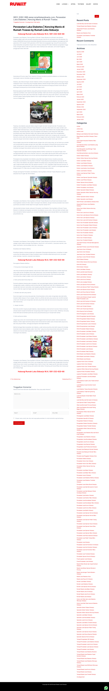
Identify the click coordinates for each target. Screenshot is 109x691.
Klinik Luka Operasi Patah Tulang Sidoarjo (88, 287)
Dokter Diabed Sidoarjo (83, 155)
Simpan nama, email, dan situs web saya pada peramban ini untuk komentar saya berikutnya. (39, 418)
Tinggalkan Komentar (18, 22)
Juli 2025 (79, 84)
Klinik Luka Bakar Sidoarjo (83, 269)
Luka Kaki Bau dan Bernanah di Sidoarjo (87, 23)
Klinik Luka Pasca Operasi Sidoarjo (86, 292)
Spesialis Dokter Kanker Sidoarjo (85, 610)
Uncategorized (29, 22)
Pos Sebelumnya (15, 379)
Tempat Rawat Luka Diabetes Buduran (87, 651)
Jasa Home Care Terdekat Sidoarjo (86, 254)
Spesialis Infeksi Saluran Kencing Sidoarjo (88, 612)
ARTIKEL (73, 4)
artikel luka (80, 129)
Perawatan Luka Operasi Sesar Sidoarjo (87, 523)
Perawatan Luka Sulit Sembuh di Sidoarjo (87, 544)
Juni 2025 (79, 87)
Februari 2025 (80, 97)
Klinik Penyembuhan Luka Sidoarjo (86, 326)
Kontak (95, 4)
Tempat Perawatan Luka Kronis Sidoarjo (87, 644)
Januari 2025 (80, 99)
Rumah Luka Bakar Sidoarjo (84, 581)
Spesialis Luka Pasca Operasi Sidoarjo (87, 634)
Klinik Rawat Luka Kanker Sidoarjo (86, 356)
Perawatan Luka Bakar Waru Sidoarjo (86, 472)
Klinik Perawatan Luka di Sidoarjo (85, 334)
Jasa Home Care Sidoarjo (83, 252)
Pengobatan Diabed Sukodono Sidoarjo (87, 423)
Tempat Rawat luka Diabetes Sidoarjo (86, 26)
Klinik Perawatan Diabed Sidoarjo (85, 329)
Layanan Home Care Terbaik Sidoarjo (86, 366)
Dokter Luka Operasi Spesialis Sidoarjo (87, 177)
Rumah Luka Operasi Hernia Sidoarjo (86, 586)
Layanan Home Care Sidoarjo (84, 364)
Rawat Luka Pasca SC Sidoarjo (85, 579)
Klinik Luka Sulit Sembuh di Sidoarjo (86, 301)
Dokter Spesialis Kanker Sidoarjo (85, 196)
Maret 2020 (80, 114)
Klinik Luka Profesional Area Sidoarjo (86, 294)
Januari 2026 (80, 69)
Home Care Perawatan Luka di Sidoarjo (87, 227)
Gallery (88, 4)
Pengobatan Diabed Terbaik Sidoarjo (86, 426)
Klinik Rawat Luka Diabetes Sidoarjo (86, 354)
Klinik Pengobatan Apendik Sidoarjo (86, 316)
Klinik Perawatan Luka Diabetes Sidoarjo (87, 339)
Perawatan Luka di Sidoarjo (84, 475)
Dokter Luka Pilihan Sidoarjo (84, 180)
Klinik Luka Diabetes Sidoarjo (84, 274)
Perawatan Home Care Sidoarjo (85, 461)
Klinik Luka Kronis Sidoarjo (84, 279)
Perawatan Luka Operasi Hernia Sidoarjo (87, 513)
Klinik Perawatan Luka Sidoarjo (85, 349)
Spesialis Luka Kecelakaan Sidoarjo (86, 617)
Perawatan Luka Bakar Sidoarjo (85, 470)
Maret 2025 (80, 94)
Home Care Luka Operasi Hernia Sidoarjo (87, 215)
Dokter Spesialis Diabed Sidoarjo (85, 190)
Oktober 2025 (80, 76)
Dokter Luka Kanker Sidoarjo (84, 170)
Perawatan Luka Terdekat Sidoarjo (86, 554)
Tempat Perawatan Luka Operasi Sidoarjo (87, 646)
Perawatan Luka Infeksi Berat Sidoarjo (87, 484)
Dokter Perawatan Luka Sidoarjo (85, 187)
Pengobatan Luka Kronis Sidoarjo (85, 442)
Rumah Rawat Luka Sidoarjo (84, 596)
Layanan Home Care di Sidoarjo (85, 361)
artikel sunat (80, 131)
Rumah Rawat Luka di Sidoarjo (85, 591)
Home (58, 4)
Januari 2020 (80, 119)
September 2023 (81, 102)
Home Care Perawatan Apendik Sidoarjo (87, 222)
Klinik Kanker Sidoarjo (82, 267)
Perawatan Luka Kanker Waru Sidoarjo (87, 498)
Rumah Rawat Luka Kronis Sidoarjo (86, 594)
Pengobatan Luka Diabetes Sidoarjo (86, 436)
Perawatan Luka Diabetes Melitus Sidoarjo (88, 477)
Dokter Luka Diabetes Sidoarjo (85, 165)
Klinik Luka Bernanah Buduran (84, 272)
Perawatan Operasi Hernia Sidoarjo (86, 556)
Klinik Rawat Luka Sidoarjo (84, 359)
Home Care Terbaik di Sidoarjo (85, 235)
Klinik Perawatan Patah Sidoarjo (85, 351)
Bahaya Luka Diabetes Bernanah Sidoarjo (87, 134)
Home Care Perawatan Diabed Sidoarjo (87, 225)
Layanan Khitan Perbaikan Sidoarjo (86, 371)
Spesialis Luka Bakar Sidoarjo (84, 615)
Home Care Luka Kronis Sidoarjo (85, 212)
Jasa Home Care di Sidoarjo (84, 249)
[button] (68, 4)
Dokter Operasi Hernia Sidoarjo (85, 182)
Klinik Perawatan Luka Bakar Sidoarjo (86, 331)
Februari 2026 (80, 66)
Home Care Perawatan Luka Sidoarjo (86, 230)
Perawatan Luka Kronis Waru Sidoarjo (86, 508)
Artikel (78, 126)
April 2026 (79, 61)
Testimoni (81, 4)
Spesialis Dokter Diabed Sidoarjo (85, 607)
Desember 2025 (81, 72)
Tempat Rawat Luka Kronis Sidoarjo (86, 669)
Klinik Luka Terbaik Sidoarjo (84, 306)
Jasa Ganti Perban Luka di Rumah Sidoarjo (88, 247)
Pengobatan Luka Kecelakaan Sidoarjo (87, 439)
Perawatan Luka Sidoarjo (83, 542)
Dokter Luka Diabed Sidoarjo (84, 163)
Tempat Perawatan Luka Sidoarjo (85, 649)
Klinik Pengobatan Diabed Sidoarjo (86, 319)
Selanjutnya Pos (67, 379)
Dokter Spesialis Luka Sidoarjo (85, 199)
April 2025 (79, 92)
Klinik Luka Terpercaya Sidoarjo (85, 308)
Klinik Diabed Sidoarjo (82, 259)
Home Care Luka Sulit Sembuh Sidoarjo (87, 220)
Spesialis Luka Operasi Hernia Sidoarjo (87, 625)
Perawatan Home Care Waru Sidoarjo (86, 463)
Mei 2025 (79, 89)
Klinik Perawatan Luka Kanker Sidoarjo (87, 341)
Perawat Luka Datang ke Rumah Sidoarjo (87, 449)
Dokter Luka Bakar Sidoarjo (84, 160)
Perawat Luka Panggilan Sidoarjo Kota (87, 456)
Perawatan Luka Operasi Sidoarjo (85, 530)
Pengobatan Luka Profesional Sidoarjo (87, 447)
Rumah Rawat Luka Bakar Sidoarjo (86, 589)
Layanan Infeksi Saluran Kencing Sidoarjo (87, 369)
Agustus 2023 (80, 104)
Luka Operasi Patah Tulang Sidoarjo (86, 402)
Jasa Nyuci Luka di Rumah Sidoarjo (86, 257)
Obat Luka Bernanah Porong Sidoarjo (86, 405)
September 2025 (81, 79)
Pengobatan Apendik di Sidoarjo (85, 418)
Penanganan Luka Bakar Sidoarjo (85, 416)
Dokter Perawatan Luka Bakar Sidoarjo (87, 185)
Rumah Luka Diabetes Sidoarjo (85, 584)
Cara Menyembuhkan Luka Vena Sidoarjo (87, 153)
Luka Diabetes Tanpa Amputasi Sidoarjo (87, 389)
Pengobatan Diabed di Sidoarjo (85, 421)
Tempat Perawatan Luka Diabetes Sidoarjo (88, 641)
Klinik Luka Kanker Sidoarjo (84, 277)
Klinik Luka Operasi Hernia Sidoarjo (86, 284)
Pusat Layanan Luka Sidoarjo (84, 559)
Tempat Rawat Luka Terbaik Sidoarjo (86, 674)
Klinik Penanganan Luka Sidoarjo (85, 313)
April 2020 (79, 112)
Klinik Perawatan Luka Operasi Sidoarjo (87, 346)
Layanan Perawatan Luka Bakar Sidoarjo (87, 374)
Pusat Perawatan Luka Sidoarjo (85, 561)
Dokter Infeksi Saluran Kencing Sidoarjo (87, 158)
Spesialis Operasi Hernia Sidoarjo (85, 636)
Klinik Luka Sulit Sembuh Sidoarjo (85, 303)
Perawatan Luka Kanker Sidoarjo (85, 495)
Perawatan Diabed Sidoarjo (84, 458)
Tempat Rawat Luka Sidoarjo (84, 672)
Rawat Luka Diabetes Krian (84, 33)
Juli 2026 (79, 54)
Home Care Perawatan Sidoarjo (85, 232)
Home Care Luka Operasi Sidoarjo (85, 217)
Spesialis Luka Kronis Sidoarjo (85, 620)
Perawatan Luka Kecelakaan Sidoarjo (86, 500)
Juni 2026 (79, 56)
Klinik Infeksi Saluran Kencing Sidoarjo (87, 262)
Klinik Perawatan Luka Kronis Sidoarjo (87, 344)
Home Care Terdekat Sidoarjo (84, 240)
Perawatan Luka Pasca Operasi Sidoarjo (87, 535)
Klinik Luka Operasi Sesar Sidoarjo (86, 289)
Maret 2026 (80, 64)
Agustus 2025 (80, 82)
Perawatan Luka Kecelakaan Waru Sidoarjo (88, 503)
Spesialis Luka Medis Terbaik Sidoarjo (87, 622)
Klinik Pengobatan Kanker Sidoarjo (86, 321)
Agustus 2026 (80, 51)
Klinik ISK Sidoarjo (81, 264)
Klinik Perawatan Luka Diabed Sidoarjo (87, 336)
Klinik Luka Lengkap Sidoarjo (84, 282)
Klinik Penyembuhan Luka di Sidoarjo (86, 323)
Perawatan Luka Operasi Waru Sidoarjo (87, 533)
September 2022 (81, 109)
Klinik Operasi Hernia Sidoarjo (84, 311)
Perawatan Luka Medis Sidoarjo (85, 510)
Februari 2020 (80, 117)
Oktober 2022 (80, 107)
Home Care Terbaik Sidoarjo (84, 237)
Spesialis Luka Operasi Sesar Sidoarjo (87, 631)
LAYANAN (64, 4)
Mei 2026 (79, 59)
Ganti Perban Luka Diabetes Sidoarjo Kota (88, 201)
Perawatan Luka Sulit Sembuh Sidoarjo (87, 547)
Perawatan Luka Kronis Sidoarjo (85, 505)
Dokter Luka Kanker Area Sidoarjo (85, 168)
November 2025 (81, 74)
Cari (78, 14)
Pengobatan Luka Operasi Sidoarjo (86, 444)
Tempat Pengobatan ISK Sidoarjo (85, 639)
